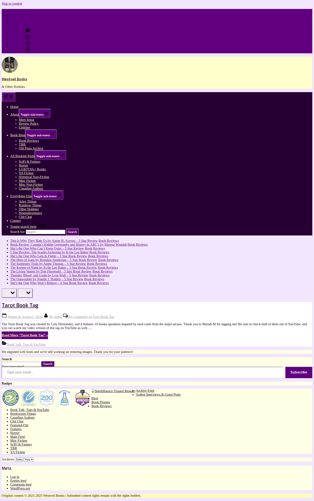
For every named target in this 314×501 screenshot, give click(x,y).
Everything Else (21, 196)
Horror (23, 165)
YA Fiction (26, 173)
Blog (94, 398)
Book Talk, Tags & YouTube (26, 344)
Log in (14, 477)
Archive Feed (145, 390)
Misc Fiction (27, 181)
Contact (15, 22)
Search (7, 359)
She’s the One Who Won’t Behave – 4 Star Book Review (49, 283)
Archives (8, 459)
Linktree (16, 18)
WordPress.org (20, 488)
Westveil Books (14, 79)
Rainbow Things (30, 205)
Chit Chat (25, 217)
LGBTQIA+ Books (32, 169)
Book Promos (100, 402)
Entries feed (18, 480)
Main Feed (17, 437)
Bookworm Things (23, 413)
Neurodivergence (30, 213)
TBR (22, 144)
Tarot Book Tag (20, 305)
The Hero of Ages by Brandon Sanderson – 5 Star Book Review (53, 260)
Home (14, 11)
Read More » (25, 335)
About (14, 114)
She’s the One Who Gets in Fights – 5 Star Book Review (48, 256)
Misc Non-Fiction (31, 184)
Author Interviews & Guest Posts (158, 394)
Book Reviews (29, 140)
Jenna (56, 317)
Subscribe (299, 372)
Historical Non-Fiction (34, 177)
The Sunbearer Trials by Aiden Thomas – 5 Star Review (48, 264)
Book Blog (17, 135)
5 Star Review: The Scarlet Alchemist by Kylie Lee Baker (49, 252)
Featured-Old (19, 425)
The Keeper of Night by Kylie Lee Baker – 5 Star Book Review (53, 267)
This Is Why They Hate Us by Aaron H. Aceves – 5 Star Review (54, 241)
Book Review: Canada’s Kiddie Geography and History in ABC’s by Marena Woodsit (68, 244)
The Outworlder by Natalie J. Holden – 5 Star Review (46, 279)
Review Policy (20, 14)
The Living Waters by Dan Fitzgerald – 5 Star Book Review (51, 271)
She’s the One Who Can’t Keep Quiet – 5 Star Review (47, 248)
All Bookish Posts (22, 156)
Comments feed (20, 484)
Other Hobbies (29, 209)
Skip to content (12, 3)
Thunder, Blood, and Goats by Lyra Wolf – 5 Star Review (49, 275)
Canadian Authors (31, 188)
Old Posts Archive (31, 148)
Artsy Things (28, 201)
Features (16, 429)
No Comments (91, 317)
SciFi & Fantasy (30, 161)
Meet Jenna (26, 120)
